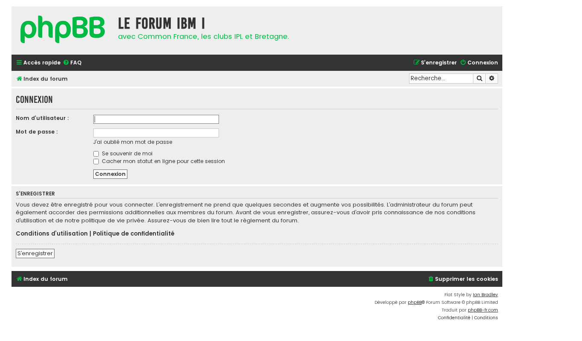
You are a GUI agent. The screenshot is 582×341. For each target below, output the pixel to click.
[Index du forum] (63, 30)
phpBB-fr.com (483, 310)
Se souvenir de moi (126, 153)
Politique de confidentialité (133, 234)
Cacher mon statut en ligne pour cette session (162, 161)
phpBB (415, 302)
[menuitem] (72, 63)
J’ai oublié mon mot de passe (132, 142)
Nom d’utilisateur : (42, 118)
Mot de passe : (37, 131)
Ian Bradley (485, 294)
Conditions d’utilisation (52, 234)
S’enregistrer (35, 253)
